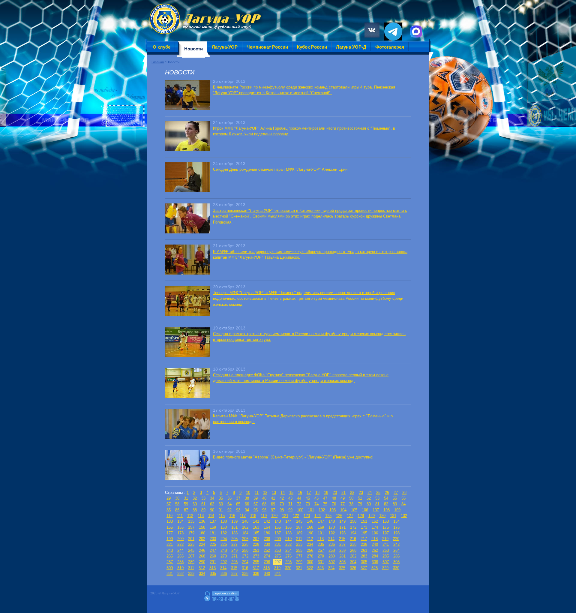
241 (385, 544)
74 (316, 504)
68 (264, 504)
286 (396, 556)
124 (317, 515)
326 (353, 568)
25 (378, 492)
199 (169, 538)
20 (335, 492)
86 (177, 510)
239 (364, 544)
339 (256, 573)
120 (274, 515)
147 (321, 521)
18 (317, 492)
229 (256, 544)
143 (277, 521)
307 (385, 562)
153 (385, 521)
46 (316, 498)
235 (321, 544)
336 (223, 573)
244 (180, 550)
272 (245, 556)
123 (307, 515)
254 (288, 550)
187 (277, 533)
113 (201, 515)
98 (282, 510)
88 (195, 510)
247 (213, 550)
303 (342, 562)
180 (202, 533)
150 (353, 521)
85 (168, 510)
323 (320, 568)
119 (264, 515)
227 (234, 544)
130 (382, 515)
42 (282, 498)
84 (403, 504)
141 (256, 521)
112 (190, 515)
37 (238, 498)
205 (234, 538)
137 (213, 521)
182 (223, 533)
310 (180, 568)
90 (212, 510)
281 (342, 556)
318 (266, 568)
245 (191, 550)
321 (299, 568)
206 (245, 538)
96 (264, 510)
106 (365, 510)
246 (202, 550)
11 (257, 492)
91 (221, 510)
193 (342, 533)
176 (396, 527)
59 (186, 504)
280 (331, 556)
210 (288, 538)
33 (203, 498)
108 (386, 510)
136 (202, 521)
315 (234, 568)
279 (321, 556)
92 (229, 510)
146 (310, 521)
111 (180, 515)
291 (213, 562)
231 (277, 544)
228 (245, 544)
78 (351, 504)
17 (309, 492)
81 (377, 504)
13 (274, 492)
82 (386, 504)
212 (310, 538)
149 (342, 521)
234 (310, 544)
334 (202, 573)
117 (243, 515)
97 (273, 510)
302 (331, 562)
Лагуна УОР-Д (351, 47)
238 (353, 544)
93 (238, 510)
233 (299, 544)
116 (232, 515)
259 (342, 550)
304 (353, 562)
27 (396, 492)
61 (203, 504)
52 (369, 498)
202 (202, 538)
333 (191, 573)
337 (234, 573)
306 (375, 562)
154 (396, 521)
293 (234, 562)
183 (234, 533)
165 (277, 527)
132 (404, 515)
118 (253, 515)
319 (277, 568)
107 (376, 510)
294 (245, 562)
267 (191, 556)
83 (395, 504)
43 (290, 498)
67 (256, 504)
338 (245, 573)
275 (277, 556)
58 (177, 504)
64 (229, 504)
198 (396, 533)
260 (353, 550)
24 (370, 492)
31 (186, 498)
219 (385, 538)
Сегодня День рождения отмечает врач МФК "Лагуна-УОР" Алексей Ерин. (281, 169)
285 (385, 556)
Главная (158, 62)
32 (195, 498)
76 (334, 504)
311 (191, 568)
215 (342, 538)
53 (377, 498)
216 (353, 538)
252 (267, 550)
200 (180, 538)
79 (360, 504)
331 (169, 573)
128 (361, 515)
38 (247, 498)
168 (310, 527)
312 (202, 568)
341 (277, 573)
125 (328, 515)
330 (396, 568)
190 (310, 533)
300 (310, 562)
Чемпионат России (267, 47)
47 (325, 498)
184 (245, 533)
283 (364, 556)
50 (351, 498)
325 (342, 568)
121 (285, 515)
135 (191, 521)
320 (288, 568)
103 (332, 510)
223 (191, 544)
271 (234, 556)
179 (191, 533)
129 (371, 515)
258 (331, 550)
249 (234, 550)
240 (375, 544)
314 (223, 568)
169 (321, 527)
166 (288, 527)
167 (299, 527)
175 (385, 527)
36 (229, 498)
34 (212, 498)
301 (321, 562)
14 (282, 492)
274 (267, 556)
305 (364, 562)
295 (256, 562)
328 (374, 568)
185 (256, 533)
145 (299, 521)
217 (364, 538)
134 (180, 521)
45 (308, 498)
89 (203, 510)
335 (213, 573)
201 (191, 538)
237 (342, 544)
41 (273, 498)
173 (364, 527)
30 (177, 498)
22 (352, 492)
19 (326, 492)
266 (180, 556)
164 (267, 527)
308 (396, 562)
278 (310, 556)
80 (369, 504)
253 (277, 550)
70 (282, 504)
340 (267, 573)
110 (169, 515)
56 (403, 498)
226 (223, 544)
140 (245, 521)
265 (169, 556)
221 (169, 544)
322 (310, 568)
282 (353, 556)
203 (213, 538)
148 (331, 521)
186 (267, 533)
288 (180, 562)
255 (299, 550)
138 (223, 521)
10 (248, 492)
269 (213, 556)
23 (361, 492)
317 (256, 568)
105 (354, 510)
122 (296, 515)
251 (256, 550)
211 (299, 538)
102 (322, 510)
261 (364, 550)
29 (168, 498)
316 (245, 568)
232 (288, 544)
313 (212, 568)
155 (169, 527)
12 (265, 492)
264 (396, 550)
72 (299, 504)
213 (320, 538)
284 (375, 556)
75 (325, 504)
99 (290, 510)
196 (375, 533)
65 (238, 504)
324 (331, 568)
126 (339, 515)
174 (375, 527)
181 (213, 533)
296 (267, 562)
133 (169, 521)
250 (245, 550)
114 (211, 515)
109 (397, 510)
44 (299, 498)
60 (195, 504)
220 (396, 538)
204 (223, 538)
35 (221, 498)
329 (385, 568)
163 (256, 527)
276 (288, 556)
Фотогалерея (389, 47)
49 (342, 498)
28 (404, 492)
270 (223, 556)
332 (180, 573)
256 (310, 550)
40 (264, 498)
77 (342, 504)
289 (191, 562)
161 (234, 527)
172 (353, 527)
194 (353, 533)
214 (331, 538)
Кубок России (312, 47)
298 (288, 562)
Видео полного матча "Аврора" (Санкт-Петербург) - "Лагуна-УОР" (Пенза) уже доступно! (293, 457)
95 (256, 510)
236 (331, 544)
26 (387, 492)
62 (212, 504)
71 (290, 504)
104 (343, 510)
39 (256, 498)
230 (267, 544)
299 (299, 562)
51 (360, 498)
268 (202, 556)
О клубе (161, 47)
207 (256, 538)
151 (364, 521)
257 (321, 550)
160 (223, 527)
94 (247, 510)
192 (331, 533)
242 (396, 544)
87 (186, 510)
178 (180, 533)
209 (277, 538)
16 (300, 492)
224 (202, 544)
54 (386, 498)
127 (350, 515)
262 (375, 550)
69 (273, 504)
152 (375, 521)
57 (168, 504)
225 (213, 544)
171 (342, 527)
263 (385, 550)
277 (299, 556)
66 (247, 504)
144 (288, 521)
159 (213, 527)
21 (343, 492)
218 (374, 538)
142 (267, 521)
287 (169, 562)
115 (222, 515)
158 (202, 527)
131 (393, 515)
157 (191, 527)
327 (364, 568)
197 (385, 533)
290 (202, 562)
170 (331, 527)
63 (221, 504)
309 (169, 568)
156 (180, 527)
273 (256, 556)
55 (395, 498)
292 (223, 562)
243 (169, 550)
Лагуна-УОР (225, 47)
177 (169, 533)
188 (288, 533)
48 (334, 498)
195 (364, 533)
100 (300, 510)
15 (291, 492)
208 (267, 538)
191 (321, 533)
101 (311, 510)
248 (223, 550)
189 (299, 533)
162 (245, 527)
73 (308, 504)
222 (180, 544)
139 (234, 521)
